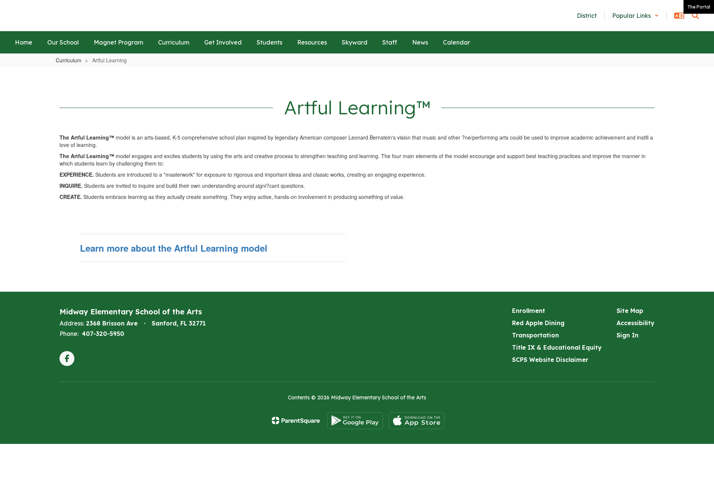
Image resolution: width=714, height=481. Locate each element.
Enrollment (528, 310)
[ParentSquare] (296, 420)
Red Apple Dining (538, 323)
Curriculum (68, 60)
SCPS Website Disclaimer (550, 359)
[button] (635, 15)
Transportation (535, 335)
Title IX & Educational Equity (557, 347)
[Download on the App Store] (416, 420)
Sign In (628, 335)
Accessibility (635, 323)
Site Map (630, 310)
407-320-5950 (103, 333)
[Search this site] (695, 15)
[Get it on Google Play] (355, 420)
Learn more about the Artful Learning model (173, 248)
